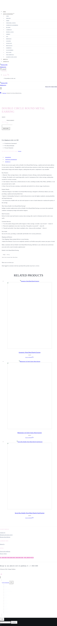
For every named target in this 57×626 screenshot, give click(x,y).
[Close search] (2, 619)
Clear (7, 122)
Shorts (8, 34)
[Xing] (18, 557)
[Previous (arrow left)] (2, 313)
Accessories (9, 50)
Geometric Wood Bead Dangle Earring (30, 352)
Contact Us (6, 61)
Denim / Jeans (6, 595)
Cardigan (9, 29)
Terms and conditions (5, 551)
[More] (32, 557)
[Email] (15, 557)
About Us (2, 544)
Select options (28, 357)
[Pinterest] (9, 557)
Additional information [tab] (11, 159)
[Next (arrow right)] (55, 313)
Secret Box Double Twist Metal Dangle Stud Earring (29, 513)
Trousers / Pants (11, 22)
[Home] (0, 93)
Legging (8, 41)
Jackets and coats (11, 56)
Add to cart (6, 128)
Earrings (8, 47)
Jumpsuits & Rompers (12, 25)
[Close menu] (0, 577)
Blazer (8, 27)
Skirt (7, 20)
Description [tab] (8, 157)
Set (7, 36)
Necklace (9, 43)
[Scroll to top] (1, 574)
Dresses (8, 18)
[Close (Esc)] (53, 1)
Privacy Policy (3, 553)
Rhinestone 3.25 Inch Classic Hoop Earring (29, 432)
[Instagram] (20, 557)
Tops (7, 16)
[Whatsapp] (12, 557)
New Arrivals (10, 54)
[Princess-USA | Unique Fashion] (4, 67)
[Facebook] (1, 557)
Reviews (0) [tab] (7, 161)
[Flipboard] (26, 557)
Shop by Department (5, 582)
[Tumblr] (29, 557)
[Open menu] (1, 88)
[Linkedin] (7, 557)
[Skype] (23, 557)
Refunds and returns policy (6, 534)
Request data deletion (5, 537)
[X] (4, 557)
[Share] (51, 1)
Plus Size (8, 52)
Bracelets (9, 45)
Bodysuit (8, 38)
